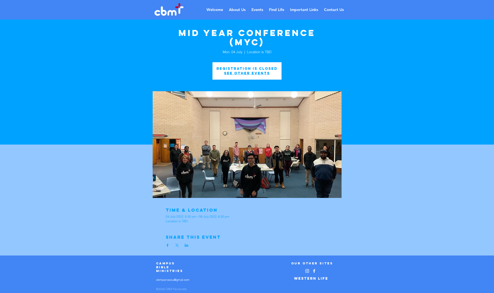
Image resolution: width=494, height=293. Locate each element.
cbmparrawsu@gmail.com (172, 280)
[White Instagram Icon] (307, 270)
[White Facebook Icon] (314, 270)
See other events (247, 73)
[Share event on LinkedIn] (186, 245)
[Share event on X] (177, 245)
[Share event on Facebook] (167, 245)
